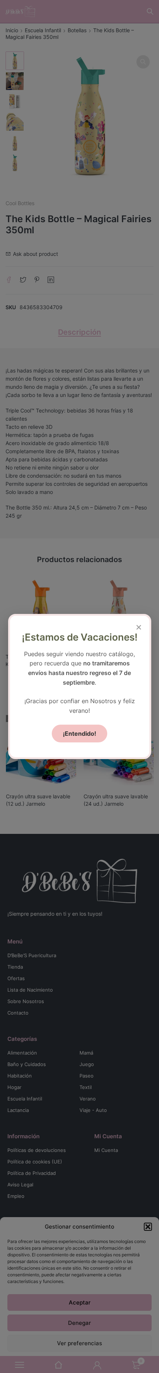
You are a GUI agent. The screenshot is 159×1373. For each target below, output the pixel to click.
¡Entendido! (79, 733)
